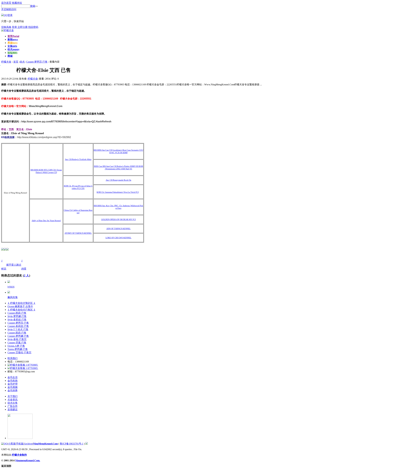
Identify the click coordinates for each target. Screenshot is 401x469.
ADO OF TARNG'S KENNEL (118, 228)
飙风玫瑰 (13, 297)
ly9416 (11, 286)
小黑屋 (12, 443)
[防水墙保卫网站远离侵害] (86, 443)
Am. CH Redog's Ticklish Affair (78, 159)
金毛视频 (13, 387)
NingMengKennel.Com (45, 443)
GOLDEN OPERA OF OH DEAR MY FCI (118, 219)
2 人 (26, 275)
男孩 (12, 42)
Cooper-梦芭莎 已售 (36, 61)
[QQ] (4, 443)
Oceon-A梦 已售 (16, 346)
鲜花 (3, 264)
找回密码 (33, 27)
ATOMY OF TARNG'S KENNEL (78, 233)
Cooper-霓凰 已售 (17, 342)
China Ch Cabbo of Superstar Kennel (78, 211)
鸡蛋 (23, 264)
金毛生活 (13, 377)
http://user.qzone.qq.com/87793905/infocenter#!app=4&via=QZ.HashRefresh (66, 121)
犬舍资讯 (13, 399)
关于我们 (13, 396)
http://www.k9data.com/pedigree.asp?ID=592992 (44, 137)
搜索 (32, 6)
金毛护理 (13, 384)
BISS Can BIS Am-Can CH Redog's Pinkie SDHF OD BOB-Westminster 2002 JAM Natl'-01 (118, 167)
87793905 (32, 365)
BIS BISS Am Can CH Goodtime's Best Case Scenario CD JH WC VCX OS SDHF (118, 151)
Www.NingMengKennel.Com (45, 106)
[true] (36, 6)
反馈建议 (13, 409)
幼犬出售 (13, 403)
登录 (15, 27)
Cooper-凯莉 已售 (17, 313)
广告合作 (13, 406)
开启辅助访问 (8, 9)
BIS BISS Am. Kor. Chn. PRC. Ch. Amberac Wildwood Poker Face (118, 206)
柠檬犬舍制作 (19, 454)
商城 (10, 56)
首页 (13, 36)
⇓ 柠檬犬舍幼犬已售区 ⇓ (21, 309)
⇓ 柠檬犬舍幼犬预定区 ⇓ (21, 303)
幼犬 (13, 49)
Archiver (28, 443)
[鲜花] (9, 282)
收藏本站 (17, 2)
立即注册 (23, 27)
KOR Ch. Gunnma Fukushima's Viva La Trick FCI (118, 192)
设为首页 (6, 2)
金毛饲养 (13, 390)
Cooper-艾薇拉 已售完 (19, 352)
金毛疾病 (13, 380)
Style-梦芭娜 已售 (17, 316)
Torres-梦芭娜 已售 (18, 349)
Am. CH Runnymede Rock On (118, 180)
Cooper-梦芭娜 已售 (18, 336)
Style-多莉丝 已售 (17, 319)
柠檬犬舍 (33, 78)
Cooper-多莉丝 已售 (18, 326)
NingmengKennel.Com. (27, 460)
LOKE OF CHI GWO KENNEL (118, 237)
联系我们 (13, 358)
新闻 (13, 39)
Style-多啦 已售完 (17, 339)
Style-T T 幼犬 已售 (18, 329)
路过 (18, 264)
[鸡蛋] (9, 292)
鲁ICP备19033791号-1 (71, 443)
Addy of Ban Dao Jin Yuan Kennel (46, 220)
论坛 (12, 52)
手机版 (19, 443)
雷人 (13, 264)
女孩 (12, 46)
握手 (8, 264)
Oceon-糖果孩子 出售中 (20, 306)
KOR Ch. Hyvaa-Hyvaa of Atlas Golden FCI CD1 (78, 187)
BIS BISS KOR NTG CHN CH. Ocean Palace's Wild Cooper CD (46, 171)
